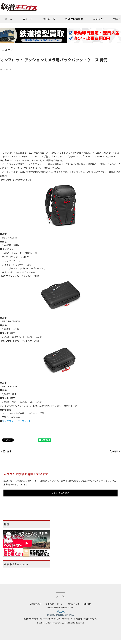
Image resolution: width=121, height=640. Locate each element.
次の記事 (113, 451)
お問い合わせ (36, 604)
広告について (73, 604)
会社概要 (87, 604)
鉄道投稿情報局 (74, 19)
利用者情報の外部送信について (60, 607)
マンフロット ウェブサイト (16, 421)
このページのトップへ (60, 595)
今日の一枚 (49, 19)
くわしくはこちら (60, 493)
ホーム (9, 19)
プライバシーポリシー (54, 604)
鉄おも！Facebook (16, 564)
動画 (6, 524)
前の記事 (7, 451)
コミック (98, 19)
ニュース (28, 19)
